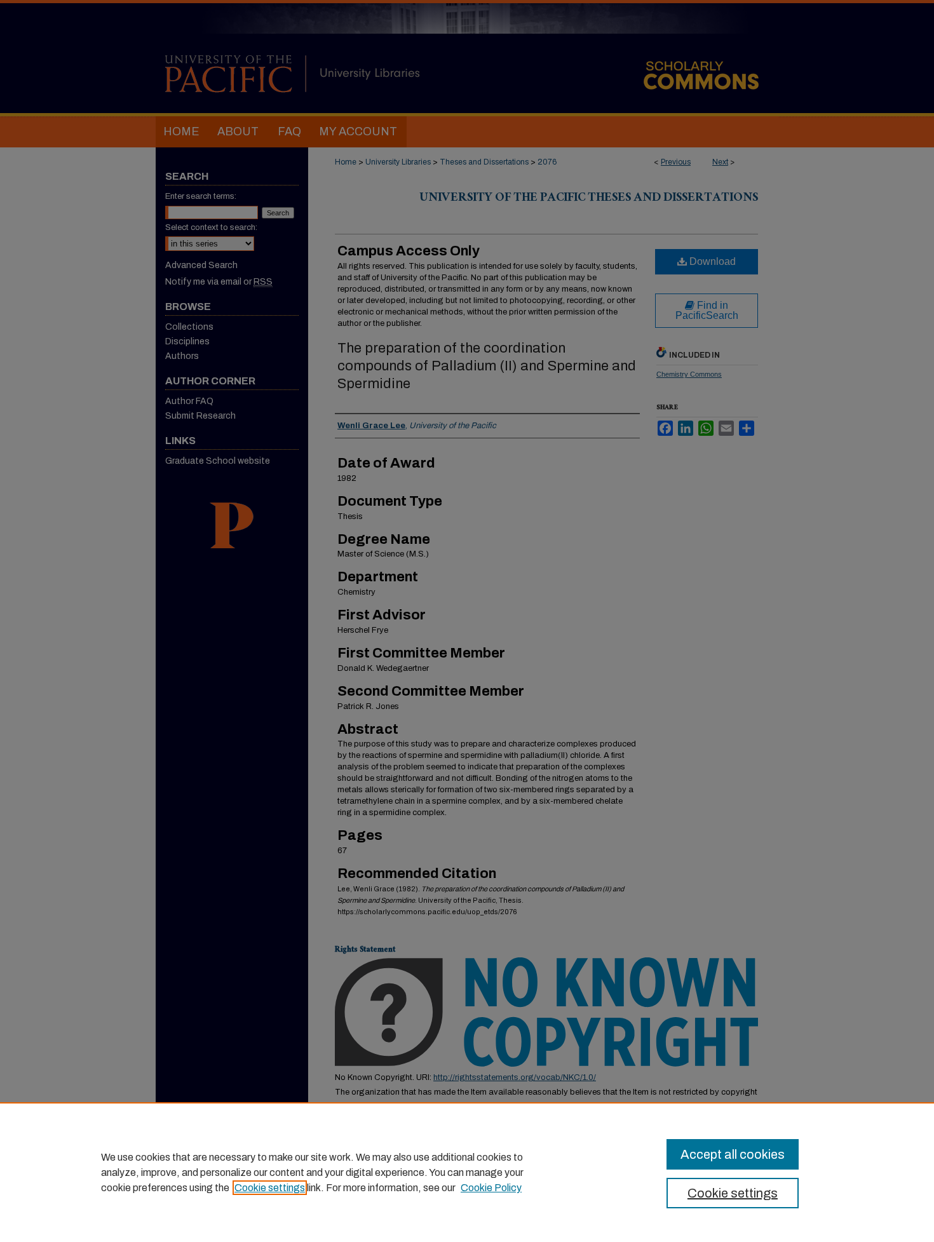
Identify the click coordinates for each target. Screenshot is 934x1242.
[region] (467, 1172)
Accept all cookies (732, 1154)
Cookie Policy (491, 1187)
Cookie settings (269, 1187)
